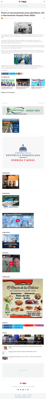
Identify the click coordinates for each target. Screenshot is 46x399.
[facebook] (18, 390)
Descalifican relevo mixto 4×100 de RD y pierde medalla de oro (22, 88)
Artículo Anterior (5, 103)
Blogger (20, 397)
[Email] (21, 74)
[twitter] (20, 390)
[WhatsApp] (17, 74)
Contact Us (24, 395)
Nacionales (6, 10)
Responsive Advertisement (23, 5)
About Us (19, 395)
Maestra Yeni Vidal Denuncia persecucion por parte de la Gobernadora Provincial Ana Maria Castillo (25, 347)
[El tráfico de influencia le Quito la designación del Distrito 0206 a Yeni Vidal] (5, 353)
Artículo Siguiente (41, 103)
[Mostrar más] (23, 74)
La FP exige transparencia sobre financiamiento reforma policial (7, 88)
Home (16, 395)
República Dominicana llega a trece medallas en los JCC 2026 (37, 88)
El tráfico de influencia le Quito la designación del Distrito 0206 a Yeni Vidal (22, 351)
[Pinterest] (19, 74)
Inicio (2, 10)
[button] (1, 2)
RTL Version (29, 395)
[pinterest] (28, 390)
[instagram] (25, 390)
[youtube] (23, 390)
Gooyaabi (29, 397)
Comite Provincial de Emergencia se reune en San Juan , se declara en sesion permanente (25, 356)
